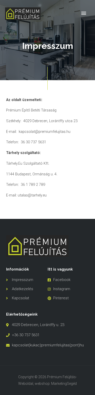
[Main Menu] (83, 13)
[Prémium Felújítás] (23, 13)
